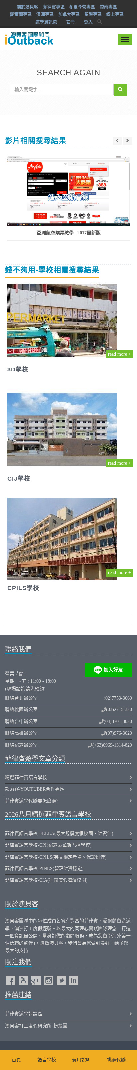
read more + (119, 354)
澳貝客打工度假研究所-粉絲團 (36, 1025)
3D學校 (17, 369)
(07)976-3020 (119, 733)
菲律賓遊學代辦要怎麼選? (31, 800)
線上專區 (115, 14)
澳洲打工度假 (28, 928)
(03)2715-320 (119, 709)
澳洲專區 (45, 14)
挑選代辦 (116, 1059)
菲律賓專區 (54, 6)
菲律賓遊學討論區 (23, 1013)
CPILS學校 (23, 588)
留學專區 (93, 14)
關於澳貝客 (27, 6)
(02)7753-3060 (118, 698)
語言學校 (46, 1059)
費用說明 (81, 1059)
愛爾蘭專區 (21, 14)
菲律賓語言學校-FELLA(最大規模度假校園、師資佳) (59, 833)
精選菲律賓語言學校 (26, 777)
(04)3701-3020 (118, 721)
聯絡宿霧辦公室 (21, 745)
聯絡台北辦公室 (21, 698)
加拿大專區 (69, 14)
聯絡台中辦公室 (21, 721)
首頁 (16, 1059)
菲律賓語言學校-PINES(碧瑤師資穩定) (44, 868)
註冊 (70, 21)
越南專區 (108, 6)
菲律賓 (91, 920)
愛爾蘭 (110, 920)
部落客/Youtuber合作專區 (34, 789)
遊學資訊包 (46, 21)
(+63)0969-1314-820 (112, 745)
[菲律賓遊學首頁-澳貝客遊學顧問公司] (28, 34)
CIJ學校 (18, 478)
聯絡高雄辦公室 (21, 733)
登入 (88, 21)
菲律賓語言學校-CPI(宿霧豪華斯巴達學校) (48, 845)
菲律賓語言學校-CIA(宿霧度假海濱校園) (46, 880)
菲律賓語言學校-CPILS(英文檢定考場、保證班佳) (56, 857)
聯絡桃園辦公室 (21, 709)
